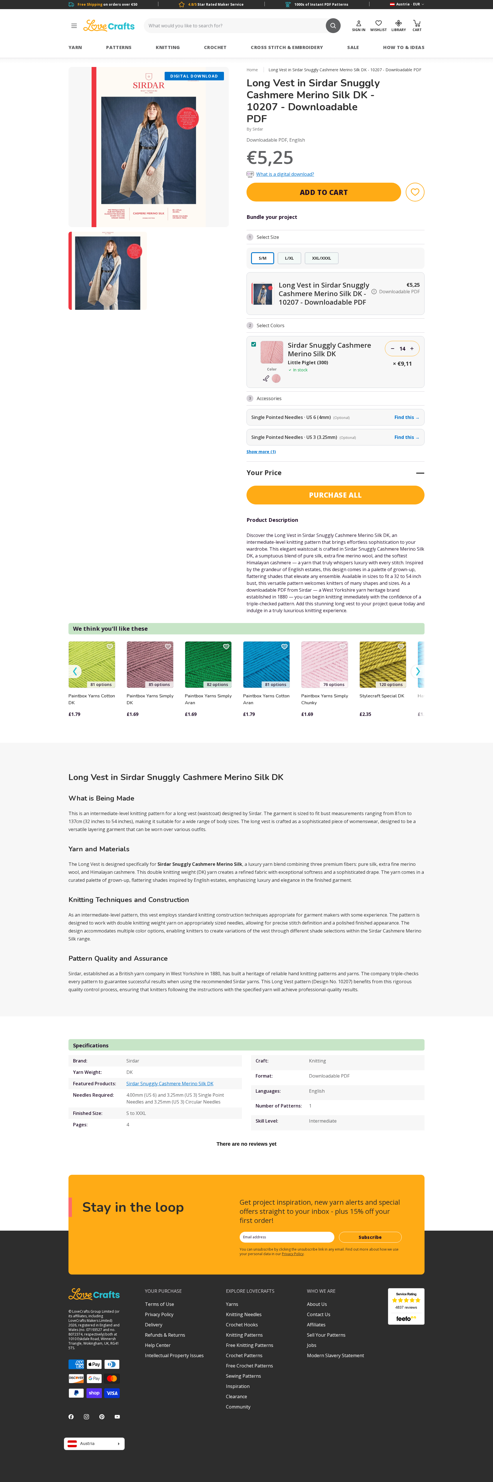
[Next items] (418, 671)
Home (252, 69)
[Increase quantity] (412, 348)
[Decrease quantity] (392, 348)
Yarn (75, 47)
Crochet (215, 47)
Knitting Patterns (244, 1335)
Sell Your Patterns (326, 1335)
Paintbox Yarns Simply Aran (208, 699)
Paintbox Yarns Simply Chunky (324, 699)
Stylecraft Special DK (381, 696)
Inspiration (238, 1386)
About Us (317, 1304)
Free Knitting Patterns (249, 1345)
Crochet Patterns (244, 1355)
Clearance (236, 1396)
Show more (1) (261, 451)
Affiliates (316, 1325)
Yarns (232, 1304)
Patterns (119, 47)
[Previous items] (75, 671)
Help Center (158, 1345)
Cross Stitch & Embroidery (287, 47)
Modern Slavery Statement (335, 1355)
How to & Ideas (404, 47)
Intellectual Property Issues (174, 1355)
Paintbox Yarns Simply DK (150, 699)
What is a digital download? (285, 174)
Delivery (153, 1325)
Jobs (311, 1345)
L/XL (289, 258)
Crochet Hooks (242, 1325)
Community (238, 1407)
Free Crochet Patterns (249, 1366)
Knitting (168, 47)
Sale (353, 47)
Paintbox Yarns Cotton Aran (266, 699)
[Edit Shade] (272, 378)
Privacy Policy (293, 1253)
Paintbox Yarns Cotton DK (91, 699)
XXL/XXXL (321, 258)
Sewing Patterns (243, 1376)
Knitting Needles (244, 1314)
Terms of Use (159, 1304)
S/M (262, 258)
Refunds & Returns (165, 1335)
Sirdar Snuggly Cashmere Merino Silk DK (169, 1083)
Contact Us (318, 1314)
